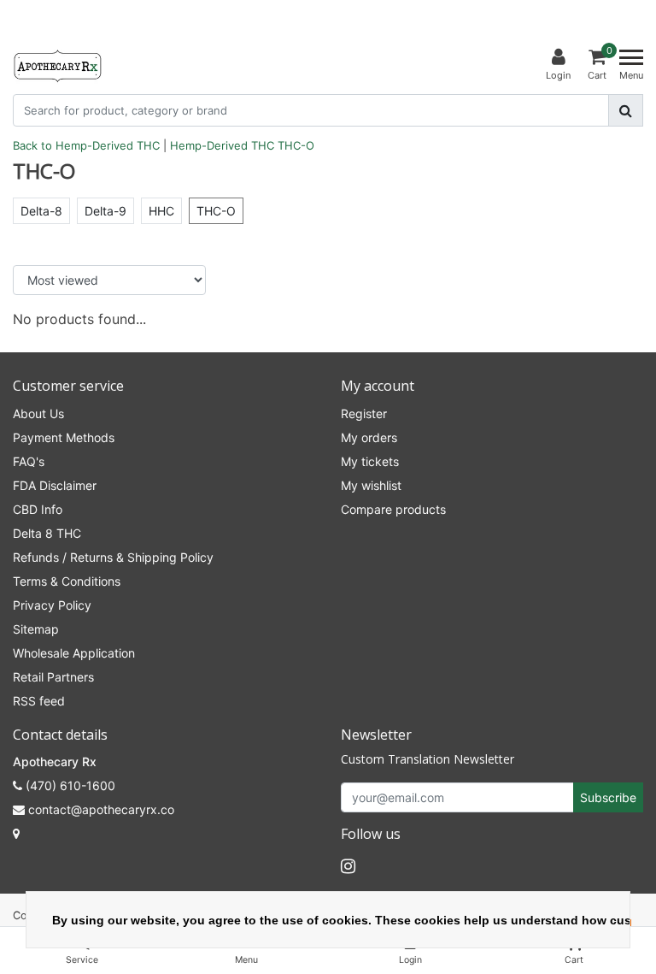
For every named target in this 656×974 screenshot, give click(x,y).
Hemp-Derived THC (222, 145)
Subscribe (608, 797)
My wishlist (371, 485)
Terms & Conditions (66, 581)
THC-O (296, 145)
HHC (161, 211)
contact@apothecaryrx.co (101, 809)
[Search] (625, 110)
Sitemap (36, 629)
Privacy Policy (52, 605)
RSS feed (39, 701)
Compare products (393, 509)
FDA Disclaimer (55, 485)
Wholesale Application (74, 653)
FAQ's (28, 461)
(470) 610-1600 (68, 785)
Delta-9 (105, 211)
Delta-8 (41, 211)
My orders (369, 437)
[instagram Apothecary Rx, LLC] (348, 866)
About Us (38, 413)
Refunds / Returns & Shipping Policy (113, 557)
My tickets (370, 461)
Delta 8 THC (47, 533)
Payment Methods (63, 437)
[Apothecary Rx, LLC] (57, 65)
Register (364, 413)
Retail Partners (53, 677)
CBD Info (37, 509)
